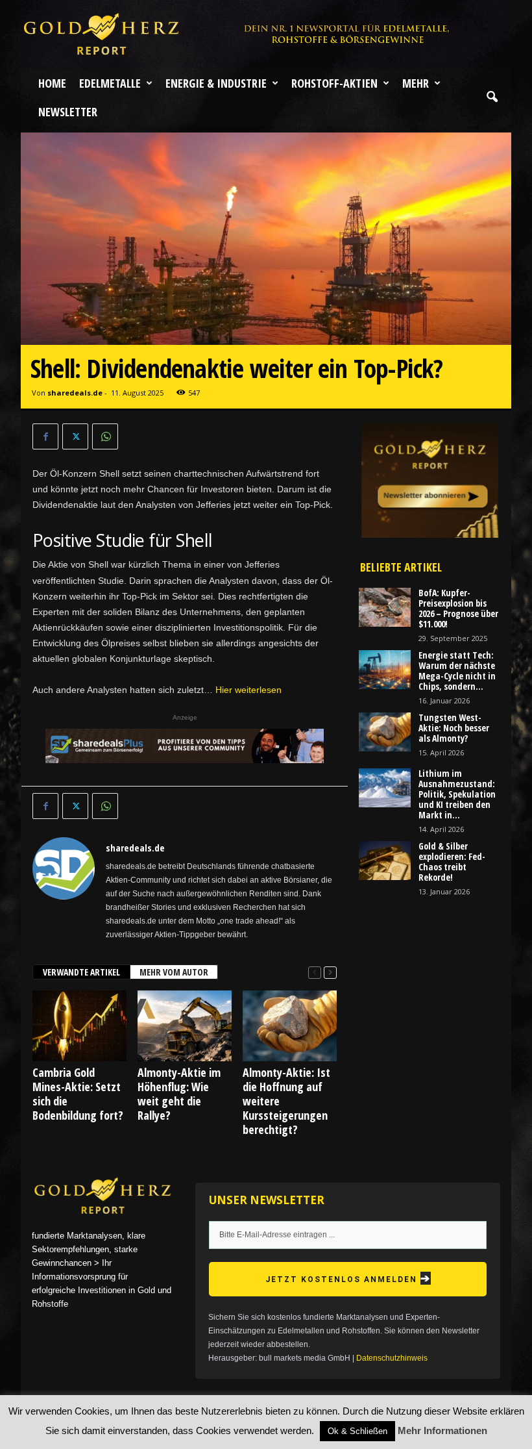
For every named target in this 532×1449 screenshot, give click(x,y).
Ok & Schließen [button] (357, 1431)
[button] (492, 97)
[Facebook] (45, 436)
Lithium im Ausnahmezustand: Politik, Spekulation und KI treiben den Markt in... (457, 794)
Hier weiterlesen (248, 690)
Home (52, 83)
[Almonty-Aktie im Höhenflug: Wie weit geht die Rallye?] (185, 1025)
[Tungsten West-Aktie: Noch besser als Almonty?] (385, 731)
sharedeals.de (75, 392)
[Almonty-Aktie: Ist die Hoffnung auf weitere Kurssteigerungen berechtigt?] (290, 1025)
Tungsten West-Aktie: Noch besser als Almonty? (453, 727)
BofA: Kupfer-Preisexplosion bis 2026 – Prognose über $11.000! (458, 608)
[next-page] (330, 972)
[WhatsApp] (105, 436)
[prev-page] (314, 972)
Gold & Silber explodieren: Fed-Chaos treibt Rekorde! (451, 861)
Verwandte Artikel (81, 972)
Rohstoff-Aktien (334, 83)
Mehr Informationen (442, 1430)
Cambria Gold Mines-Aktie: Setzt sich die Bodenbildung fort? (77, 1094)
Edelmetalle (110, 83)
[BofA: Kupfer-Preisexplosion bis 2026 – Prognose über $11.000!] (385, 607)
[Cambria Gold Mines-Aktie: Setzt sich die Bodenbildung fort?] (79, 1025)
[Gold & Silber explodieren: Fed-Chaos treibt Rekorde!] (385, 860)
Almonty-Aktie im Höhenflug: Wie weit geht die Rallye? (179, 1094)
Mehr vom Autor (173, 972)
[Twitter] (75, 436)
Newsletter (67, 112)
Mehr (415, 83)
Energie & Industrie (216, 83)
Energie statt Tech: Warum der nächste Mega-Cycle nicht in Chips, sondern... (457, 670)
